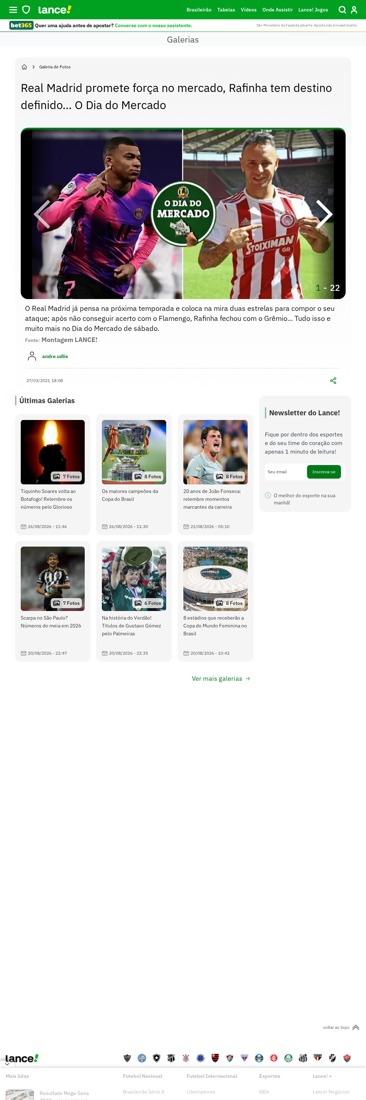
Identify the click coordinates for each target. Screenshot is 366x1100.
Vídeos (249, 9)
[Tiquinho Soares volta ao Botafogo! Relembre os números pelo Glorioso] (53, 474)
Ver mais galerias (217, 678)
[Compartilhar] (333, 380)
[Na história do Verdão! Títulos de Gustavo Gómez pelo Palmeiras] (134, 601)
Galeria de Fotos (55, 66)
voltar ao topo (336, 1027)
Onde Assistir (277, 9)
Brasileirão (199, 9)
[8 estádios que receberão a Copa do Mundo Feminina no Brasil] (215, 601)
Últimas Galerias (47, 400)
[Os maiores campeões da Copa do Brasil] (134, 474)
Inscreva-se (324, 471)
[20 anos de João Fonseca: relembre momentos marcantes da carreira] (215, 474)
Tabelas (226, 9)
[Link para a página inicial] (24, 66)
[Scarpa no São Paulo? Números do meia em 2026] (53, 601)
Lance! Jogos (313, 9)
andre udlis (55, 356)
